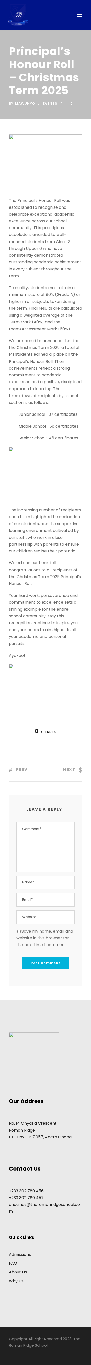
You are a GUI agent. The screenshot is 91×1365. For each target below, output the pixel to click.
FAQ (13, 1263)
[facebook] (11, 1352)
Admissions (20, 1254)
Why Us (16, 1281)
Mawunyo (25, 103)
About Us (18, 1272)
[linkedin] (19, 1352)
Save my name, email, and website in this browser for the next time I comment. (44, 938)
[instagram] (46, 1352)
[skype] (28, 1352)
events (50, 103)
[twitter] (37, 1352)
